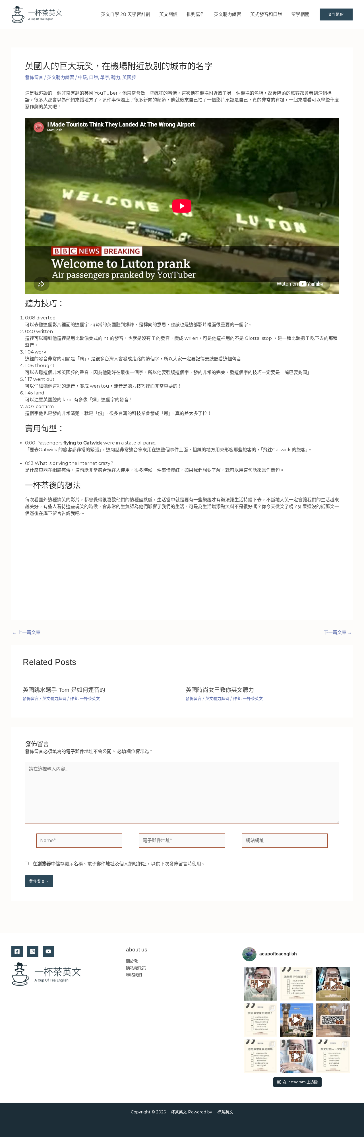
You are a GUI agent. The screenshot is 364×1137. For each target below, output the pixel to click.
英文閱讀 (168, 14)
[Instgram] (32, 951)
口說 (93, 77)
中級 (82, 77)
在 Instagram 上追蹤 (300, 1082)
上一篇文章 (26, 632)
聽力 (115, 77)
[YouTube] (48, 951)
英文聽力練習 (227, 14)
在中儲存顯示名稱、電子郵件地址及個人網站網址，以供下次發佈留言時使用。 (119, 863)
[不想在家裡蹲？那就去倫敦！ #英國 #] (333, 1020)
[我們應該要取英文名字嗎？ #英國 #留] (333, 984)
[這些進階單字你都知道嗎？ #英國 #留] (296, 984)
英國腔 (129, 77)
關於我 (132, 961)
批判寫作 (196, 14)
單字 (104, 77)
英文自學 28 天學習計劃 (125, 14)
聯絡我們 (134, 974)
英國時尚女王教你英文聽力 (220, 690)
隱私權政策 (136, 967)
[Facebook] (17, 951)
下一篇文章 (338, 632)
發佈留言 (34, 77)
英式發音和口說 (266, 14)
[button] (336, 14)
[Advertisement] (182, 564)
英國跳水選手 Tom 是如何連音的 (64, 690)
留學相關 (300, 14)
